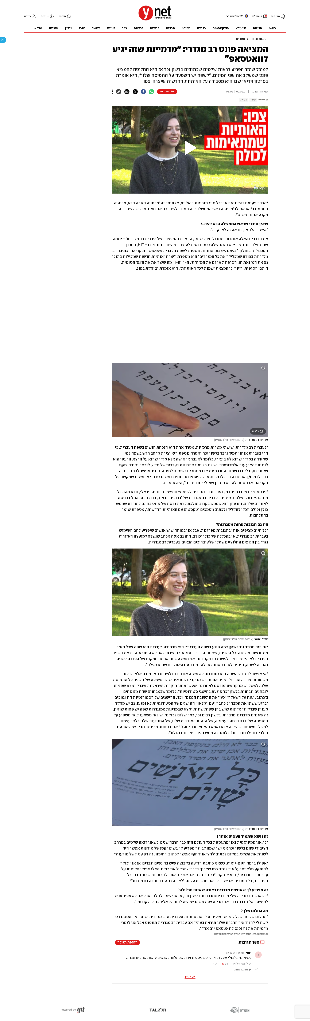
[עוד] (112, 91)
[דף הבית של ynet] (155, 20)
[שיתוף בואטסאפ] (151, 91)
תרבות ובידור (258, 38)
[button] (227, 16)
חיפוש (62, 16)
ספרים (240, 38)
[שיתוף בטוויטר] (135, 91)
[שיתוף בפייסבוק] (143, 91)
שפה (253, 100)
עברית (243, 100)
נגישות (45, 16)
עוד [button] (39, 28)
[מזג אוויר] (246, 18)
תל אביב (234, 16)
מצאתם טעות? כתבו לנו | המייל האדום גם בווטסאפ (240, 934)
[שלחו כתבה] (126, 91)
